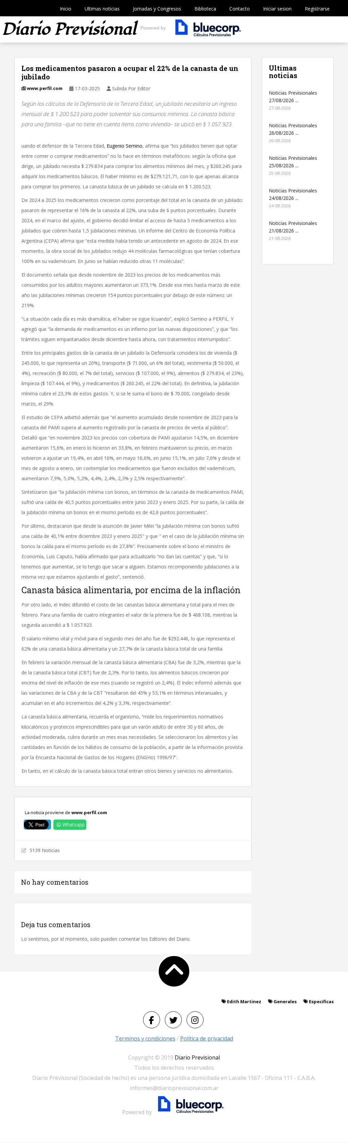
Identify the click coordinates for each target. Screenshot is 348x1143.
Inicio (65, 8)
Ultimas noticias (102, 8)
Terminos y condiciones (145, 1038)
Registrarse (317, 8)
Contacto (239, 8)
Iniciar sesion (277, 8)
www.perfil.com (44, 88)
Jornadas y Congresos (157, 8)
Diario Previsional (197, 1057)
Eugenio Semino (124, 146)
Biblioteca (205, 8)
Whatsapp (74, 824)
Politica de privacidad (206, 1038)
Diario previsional (69, 29)
